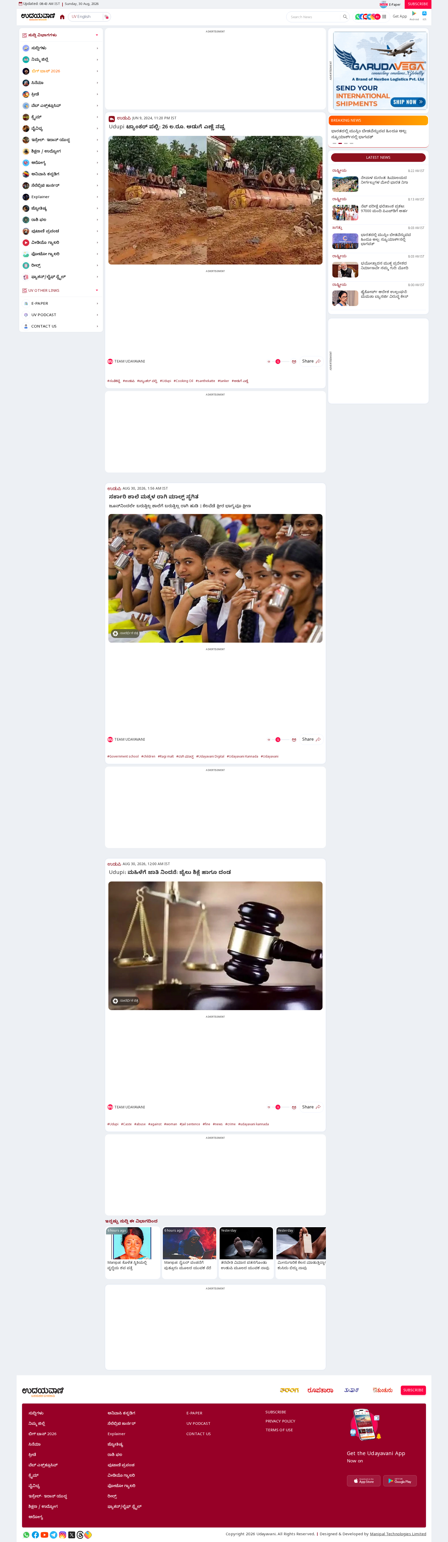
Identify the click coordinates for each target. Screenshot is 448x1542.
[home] (38, 17)
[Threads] (80, 1534)
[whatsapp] (26, 1534)
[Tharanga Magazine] (289, 1390)
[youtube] (44, 1534)
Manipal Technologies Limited (398, 1534)
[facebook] (35, 1534)
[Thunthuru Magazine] (383, 1390)
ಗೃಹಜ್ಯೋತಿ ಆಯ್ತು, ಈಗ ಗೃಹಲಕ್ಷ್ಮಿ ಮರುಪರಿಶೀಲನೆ (371, 131)
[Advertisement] (215, 72)
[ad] (380, 71)
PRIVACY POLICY (280, 1422)
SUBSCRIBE (418, 4)
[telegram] (53, 1534)
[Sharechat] (88, 1534)
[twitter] (71, 1534)
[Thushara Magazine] (352, 1390)
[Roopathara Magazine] (320, 1390)
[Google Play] (400, 1480)
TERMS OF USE (279, 1430)
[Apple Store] (363, 1480)
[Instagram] (62, 1534)
